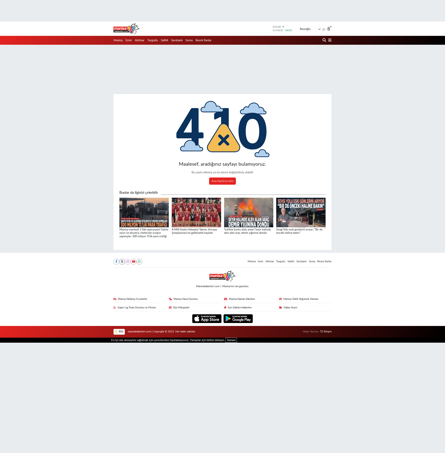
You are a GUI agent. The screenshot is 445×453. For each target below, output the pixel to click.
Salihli (164, 40)
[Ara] (324, 40)
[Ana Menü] (329, 40)
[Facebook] (116, 262)
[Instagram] (128, 262)
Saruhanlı (177, 40)
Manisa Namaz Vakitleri (242, 299)
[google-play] (238, 318)
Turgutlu (152, 40)
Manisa (118, 40)
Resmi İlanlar (204, 40)
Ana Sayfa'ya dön (222, 181)
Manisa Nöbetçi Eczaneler (132, 299)
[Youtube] (133, 262)
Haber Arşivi (290, 307)
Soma (189, 40)
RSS (120, 331)
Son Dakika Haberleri (240, 307)
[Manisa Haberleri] (127, 28)
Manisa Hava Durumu (185, 299)
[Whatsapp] (139, 262)
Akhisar (139, 40)
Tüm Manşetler (181, 307)
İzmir (129, 40)
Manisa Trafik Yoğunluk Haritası (300, 299)
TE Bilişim (325, 331)
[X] (122, 262)
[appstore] (207, 318)
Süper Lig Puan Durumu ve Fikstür (137, 307)
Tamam (231, 340)
